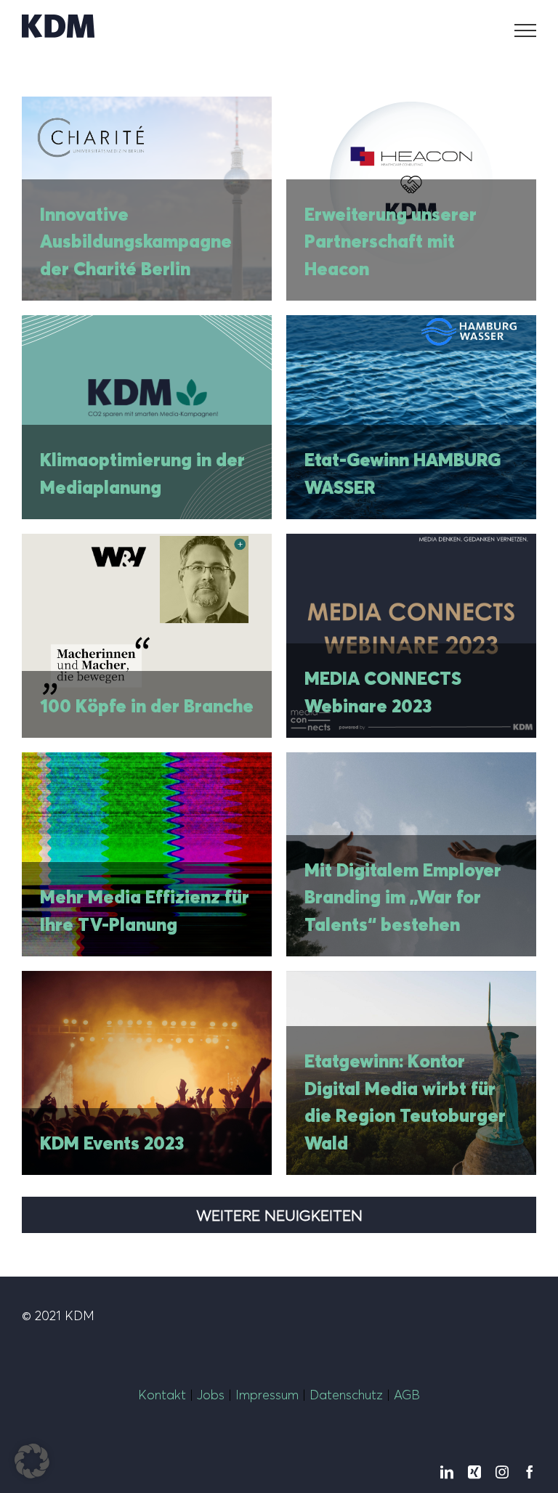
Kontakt (162, 1395)
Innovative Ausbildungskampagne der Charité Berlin (136, 241)
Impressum (267, 1395)
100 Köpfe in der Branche (147, 705)
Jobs (211, 1395)
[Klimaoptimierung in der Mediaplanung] (147, 417)
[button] (32, 1461)
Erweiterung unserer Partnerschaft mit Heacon (390, 241)
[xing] (474, 1471)
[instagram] (502, 1471)
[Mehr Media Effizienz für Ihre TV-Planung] (147, 854)
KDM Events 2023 (112, 1143)
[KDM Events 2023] (147, 1073)
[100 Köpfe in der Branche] (147, 636)
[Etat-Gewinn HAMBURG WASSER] (411, 417)
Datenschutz (346, 1395)
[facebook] (529, 1471)
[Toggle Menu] (525, 30)
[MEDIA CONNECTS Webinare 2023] (411, 636)
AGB (405, 1395)
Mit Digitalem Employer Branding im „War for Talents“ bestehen (402, 897)
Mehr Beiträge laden (279, 1215)
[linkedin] (446, 1471)
